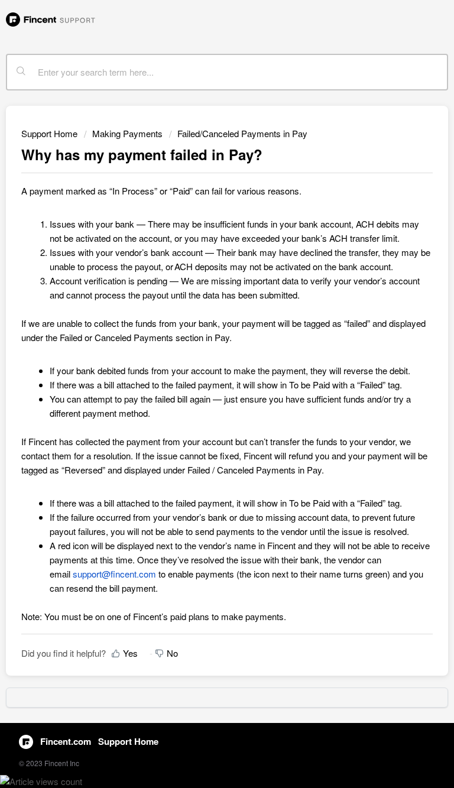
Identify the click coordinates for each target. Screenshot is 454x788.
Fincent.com (65, 741)
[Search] (21, 72)
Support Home (49, 133)
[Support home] (50, 18)
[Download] (205, 389)
